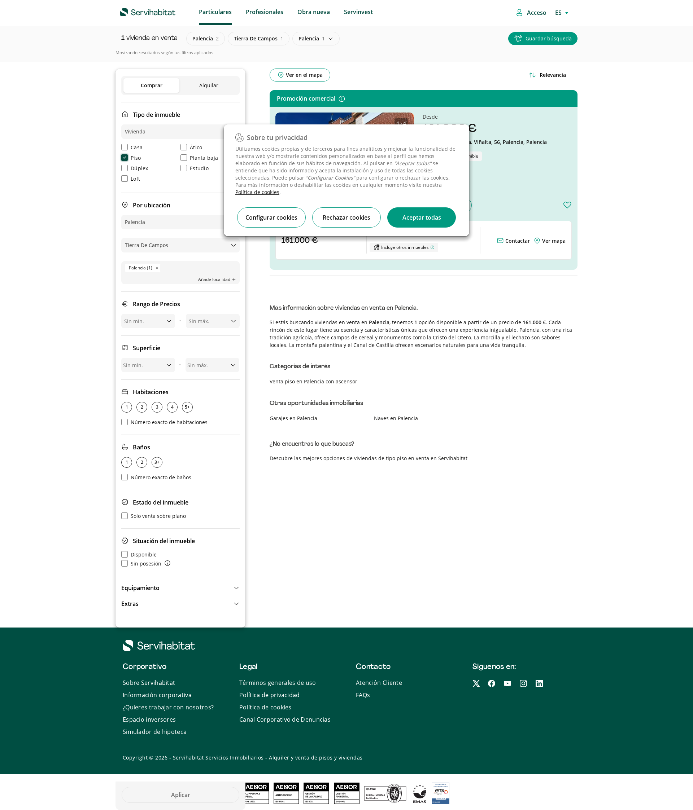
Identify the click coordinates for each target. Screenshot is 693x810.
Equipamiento (140, 588)
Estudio (199, 168)
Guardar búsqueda (549, 38)
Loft (135, 178)
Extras (130, 604)
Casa (137, 147)
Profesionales (264, 12)
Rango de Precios (156, 304)
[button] (180, 588)
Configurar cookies (271, 217)
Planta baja (204, 157)
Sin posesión (146, 563)
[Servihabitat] (136, 11)
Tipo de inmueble (156, 115)
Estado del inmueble (160, 502)
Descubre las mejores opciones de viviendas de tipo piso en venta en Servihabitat (368, 458)
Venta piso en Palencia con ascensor (313, 381)
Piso (136, 157)
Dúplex (139, 168)
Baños (141, 447)
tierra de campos (258, 38)
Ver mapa (554, 240)
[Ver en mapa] (537, 240)
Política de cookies (257, 192)
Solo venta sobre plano (158, 515)
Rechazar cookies (346, 217)
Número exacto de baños (161, 477)
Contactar (517, 240)
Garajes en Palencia (293, 418)
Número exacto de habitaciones (169, 422)
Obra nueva (313, 12)
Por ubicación (151, 205)
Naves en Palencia (396, 418)
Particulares (215, 12)
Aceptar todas (421, 217)
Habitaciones (151, 392)
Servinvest (358, 12)
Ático (196, 147)
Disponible (144, 554)
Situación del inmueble (164, 541)
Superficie (146, 348)
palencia (205, 38)
